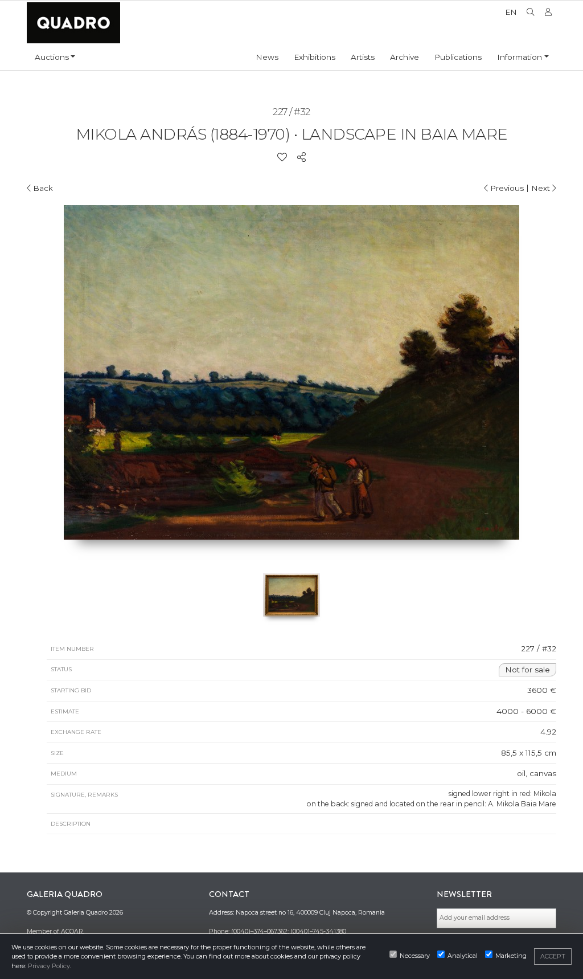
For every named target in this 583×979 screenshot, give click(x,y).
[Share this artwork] (301, 157)
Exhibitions (314, 57)
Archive (404, 57)
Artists (363, 57)
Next (541, 188)
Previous (506, 188)
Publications (458, 57)
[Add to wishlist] (282, 157)
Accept (552, 956)
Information (519, 57)
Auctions (52, 57)
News (267, 57)
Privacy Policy (49, 966)
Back (42, 188)
